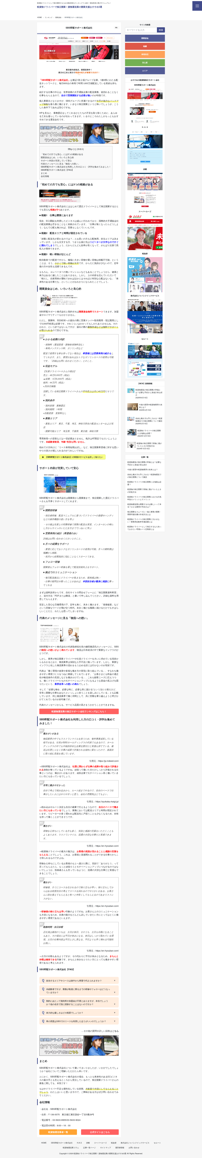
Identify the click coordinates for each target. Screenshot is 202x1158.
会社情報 (45, 176)
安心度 (145, 62)
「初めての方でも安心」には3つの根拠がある (62, 154)
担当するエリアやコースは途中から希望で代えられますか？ (74, 980)
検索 (161, 29)
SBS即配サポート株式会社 (62, 1142)
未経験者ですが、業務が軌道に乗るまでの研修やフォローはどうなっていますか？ (78, 991)
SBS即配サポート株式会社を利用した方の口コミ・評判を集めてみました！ (76, 166)
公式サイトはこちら (100, 1132)
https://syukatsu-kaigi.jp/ (107, 801)
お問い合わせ (134, 1147)
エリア (145, 70)
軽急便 (113, 1142)
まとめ (44, 173)
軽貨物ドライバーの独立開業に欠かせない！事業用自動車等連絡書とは (143, 520)
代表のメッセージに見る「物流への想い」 (60, 163)
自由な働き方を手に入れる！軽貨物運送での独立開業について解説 (144, 475)
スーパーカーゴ (100, 1142)
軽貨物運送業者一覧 (58, 1132)
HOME (44, 1142)
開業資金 (145, 38)
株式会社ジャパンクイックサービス (135, 1142)
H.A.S (79, 1142)
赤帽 (88, 1142)
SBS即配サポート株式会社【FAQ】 (57, 169)
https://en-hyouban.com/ (107, 845)
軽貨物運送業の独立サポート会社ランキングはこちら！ (79, 711)
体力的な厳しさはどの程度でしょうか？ (64, 1012)
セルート (157, 1142)
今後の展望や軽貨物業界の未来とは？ (142, 469)
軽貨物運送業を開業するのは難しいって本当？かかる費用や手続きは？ (144, 505)
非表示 (80, 149)
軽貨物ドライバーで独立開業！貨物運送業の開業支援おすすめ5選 (69, 6)
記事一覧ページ (89, 1147)
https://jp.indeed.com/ (108, 760)
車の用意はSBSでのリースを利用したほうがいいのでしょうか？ (76, 1021)
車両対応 (145, 54)
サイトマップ (105, 1147)
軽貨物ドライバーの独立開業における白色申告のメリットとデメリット (144, 498)
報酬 (145, 46)
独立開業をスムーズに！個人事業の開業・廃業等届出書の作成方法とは (144, 513)
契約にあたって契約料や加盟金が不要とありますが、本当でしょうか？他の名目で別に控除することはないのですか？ (77, 1002)
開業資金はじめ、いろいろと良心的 (57, 157)
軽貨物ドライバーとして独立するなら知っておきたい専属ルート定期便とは (144, 527)
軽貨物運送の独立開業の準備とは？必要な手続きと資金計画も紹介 (144, 463)
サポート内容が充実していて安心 (56, 160)
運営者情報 (119, 1147)
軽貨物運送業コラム (71, 1147)
